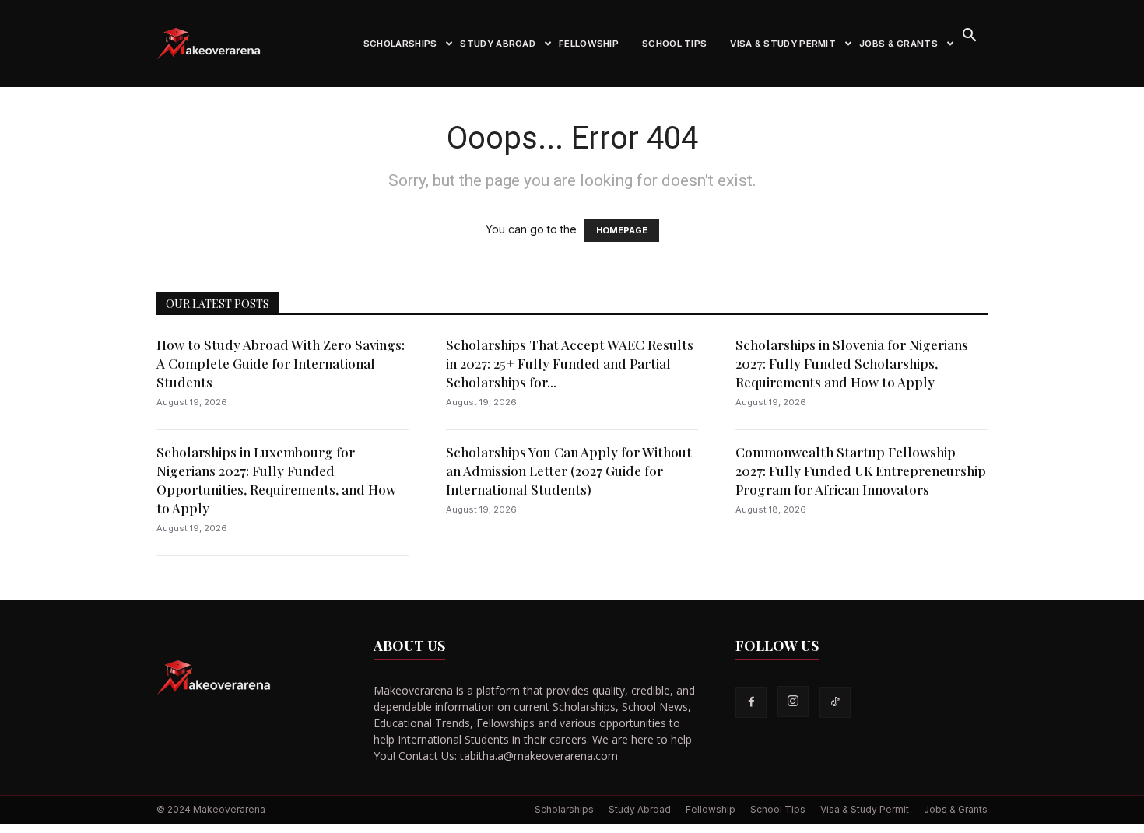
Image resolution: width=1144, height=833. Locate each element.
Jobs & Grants (898, 43)
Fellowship (589, 43)
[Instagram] (793, 701)
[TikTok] (835, 702)
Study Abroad (497, 43)
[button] (969, 37)
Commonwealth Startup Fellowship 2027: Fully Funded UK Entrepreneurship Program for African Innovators (860, 470)
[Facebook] (751, 702)
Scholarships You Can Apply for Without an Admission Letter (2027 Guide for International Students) (569, 470)
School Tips (674, 43)
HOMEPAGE (621, 230)
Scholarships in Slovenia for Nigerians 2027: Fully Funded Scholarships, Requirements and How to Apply (851, 363)
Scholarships (400, 43)
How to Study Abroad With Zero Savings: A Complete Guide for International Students (280, 363)
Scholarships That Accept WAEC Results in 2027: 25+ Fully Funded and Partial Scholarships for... (569, 363)
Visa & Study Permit (783, 43)
